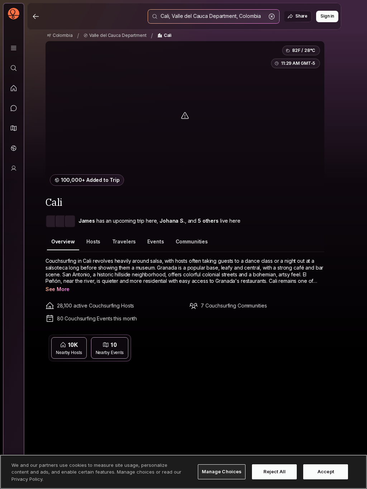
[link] (60, 35)
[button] (13, 128)
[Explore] (13, 68)
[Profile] (13, 168)
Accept (326, 471)
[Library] (13, 48)
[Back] (36, 16)
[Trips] (13, 148)
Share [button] (301, 16)
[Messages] (13, 108)
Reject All (274, 471)
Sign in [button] (327, 16)
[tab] (63, 242)
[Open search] (214, 16)
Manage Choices (222, 471)
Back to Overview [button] (189, 341)
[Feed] (13, 88)
